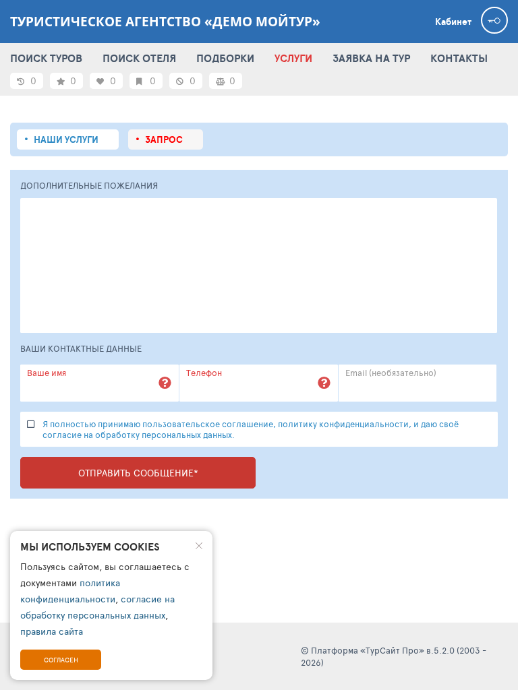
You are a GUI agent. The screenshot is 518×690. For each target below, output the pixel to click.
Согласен (61, 659)
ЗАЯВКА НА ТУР (371, 58)
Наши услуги (66, 139)
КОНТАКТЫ (459, 58)
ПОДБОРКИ (225, 58)
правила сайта (51, 631)
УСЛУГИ (293, 58)
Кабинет (453, 21)
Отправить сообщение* (138, 472)
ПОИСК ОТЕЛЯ (139, 58)
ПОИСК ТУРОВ (46, 58)
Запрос (164, 139)
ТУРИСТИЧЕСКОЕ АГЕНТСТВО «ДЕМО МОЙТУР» (165, 21)
